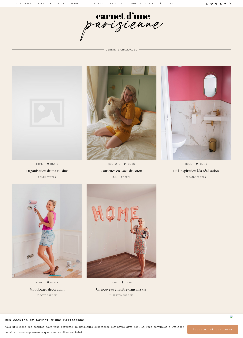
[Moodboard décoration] (47, 231)
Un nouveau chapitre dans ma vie (121, 289)
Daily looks (23, 3)
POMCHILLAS (94, 3)
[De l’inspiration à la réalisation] (196, 113)
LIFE (61, 3)
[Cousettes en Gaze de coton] (121, 113)
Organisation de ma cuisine (47, 171)
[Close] (235, 316)
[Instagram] (207, 3)
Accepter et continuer (213, 329)
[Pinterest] (212, 3)
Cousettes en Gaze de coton (121, 171)
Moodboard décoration (47, 289)
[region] (121, 326)
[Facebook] (216, 3)
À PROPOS (167, 3)
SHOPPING (117, 3)
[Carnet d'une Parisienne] (121, 26)
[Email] (225, 3)
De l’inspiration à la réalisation (196, 171)
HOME (75, 3)
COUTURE (44, 3)
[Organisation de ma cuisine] (47, 113)
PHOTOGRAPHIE (142, 3)
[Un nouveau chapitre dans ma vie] (121, 231)
